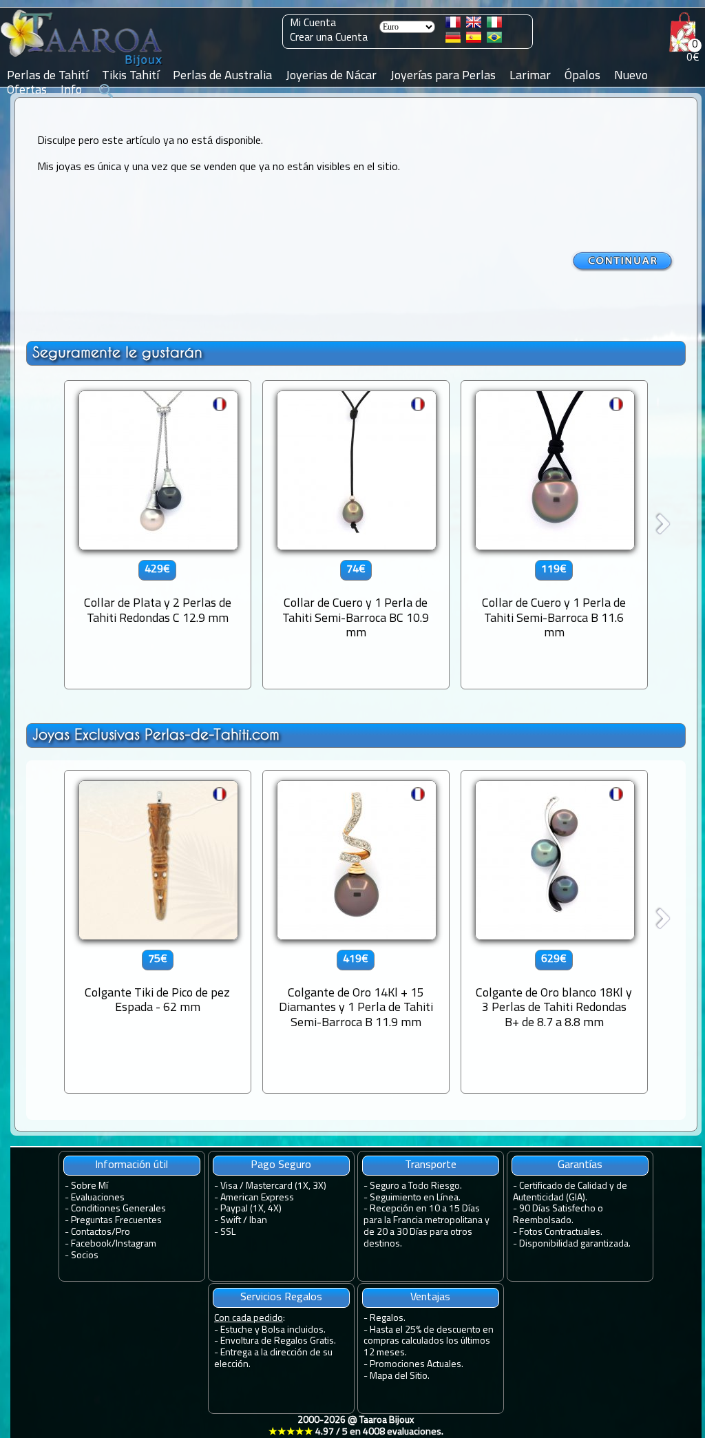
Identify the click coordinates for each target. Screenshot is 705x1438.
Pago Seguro (281, 1165)
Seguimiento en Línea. (415, 1198)
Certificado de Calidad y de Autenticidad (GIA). (570, 1192)
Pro (123, 1232)
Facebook (91, 1244)
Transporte (430, 1165)
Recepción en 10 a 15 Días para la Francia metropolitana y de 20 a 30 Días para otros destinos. (427, 1226)
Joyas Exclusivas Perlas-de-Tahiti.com (156, 734)
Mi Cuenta (313, 23)
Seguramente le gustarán (117, 352)
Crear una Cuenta (329, 37)
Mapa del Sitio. (400, 1376)
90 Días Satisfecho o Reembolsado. (558, 1215)
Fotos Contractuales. (560, 1232)
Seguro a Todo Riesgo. (416, 1186)
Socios (84, 1256)
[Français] (453, 24)
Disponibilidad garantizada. (575, 1244)
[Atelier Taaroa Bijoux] (82, 66)
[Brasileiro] (494, 39)
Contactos (91, 1232)
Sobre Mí (89, 1186)
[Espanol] (473, 39)
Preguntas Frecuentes (116, 1221)
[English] (473, 24)
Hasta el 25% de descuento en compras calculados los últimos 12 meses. (429, 1342)
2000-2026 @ (356, 1426)
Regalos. (388, 1318)
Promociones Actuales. (416, 1364)
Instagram (136, 1244)
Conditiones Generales (118, 1209)
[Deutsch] (453, 39)
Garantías (580, 1165)
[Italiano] (494, 24)
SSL (227, 1232)
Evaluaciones (98, 1198)
